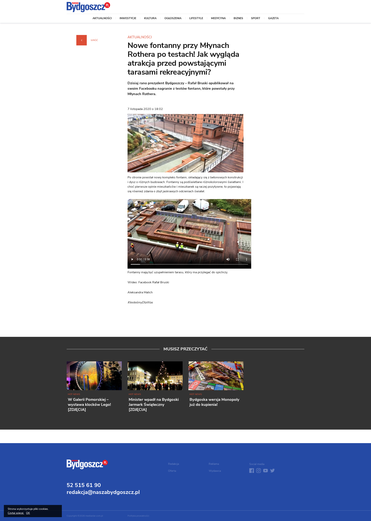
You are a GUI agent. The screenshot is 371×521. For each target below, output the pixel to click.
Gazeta (273, 18)
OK (28, 513)
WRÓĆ (94, 40)
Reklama (214, 464)
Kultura (150, 18)
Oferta (172, 471)
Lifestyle (196, 18)
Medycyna (218, 18)
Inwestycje (128, 18)
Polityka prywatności (138, 515)
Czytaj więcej (16, 513)
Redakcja (173, 464)
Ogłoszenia (172, 18)
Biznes (238, 18)
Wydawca (215, 471)
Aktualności (102, 18)
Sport (255, 18)
